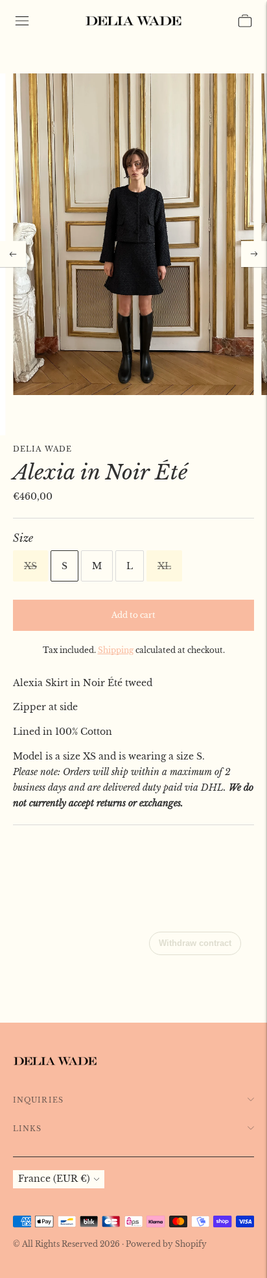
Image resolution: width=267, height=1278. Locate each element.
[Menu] (22, 20)
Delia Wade (42, 449)
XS (30, 566)
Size (23, 537)
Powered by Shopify (166, 1244)
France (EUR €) (54, 1178)
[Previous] (13, 254)
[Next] (254, 254)
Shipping (116, 650)
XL (164, 566)
